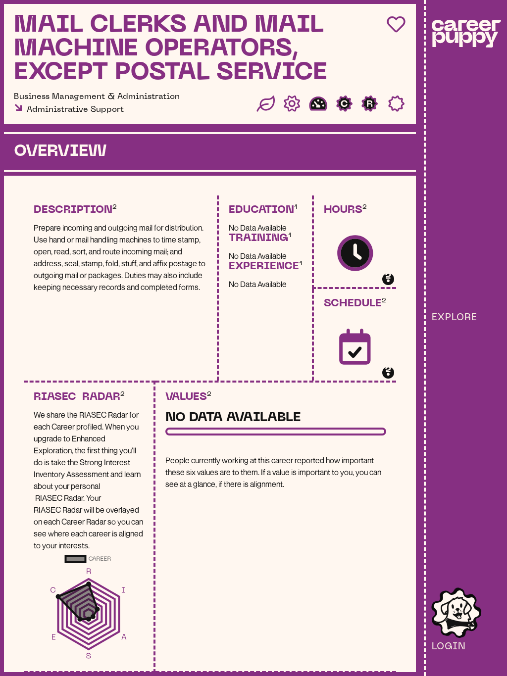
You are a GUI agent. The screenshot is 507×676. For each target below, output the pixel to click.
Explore (454, 317)
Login (449, 646)
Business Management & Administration (97, 97)
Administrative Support (75, 110)
